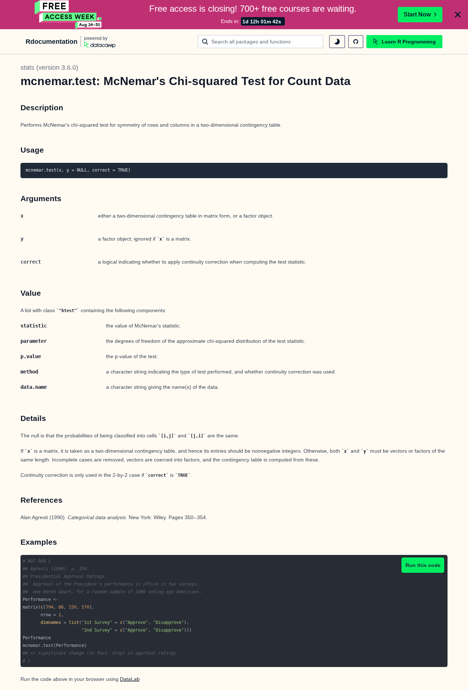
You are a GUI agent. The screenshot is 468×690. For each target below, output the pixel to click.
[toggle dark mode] (337, 41)
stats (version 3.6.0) (49, 67)
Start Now (417, 14)
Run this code (423, 565)
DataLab (130, 679)
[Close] (457, 14)
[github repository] (355, 41)
